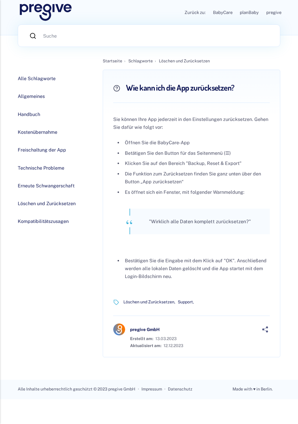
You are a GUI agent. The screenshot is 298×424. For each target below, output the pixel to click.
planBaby (249, 12)
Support (185, 302)
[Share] (265, 329)
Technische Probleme (41, 168)
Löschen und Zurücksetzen (148, 302)
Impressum (151, 389)
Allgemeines (31, 96)
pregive (273, 12)
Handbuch (29, 114)
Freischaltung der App (42, 150)
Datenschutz (180, 389)
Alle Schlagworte (37, 78)
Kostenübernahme (37, 132)
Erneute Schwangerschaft (46, 186)
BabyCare (223, 12)
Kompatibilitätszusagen (43, 221)
